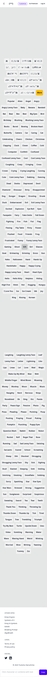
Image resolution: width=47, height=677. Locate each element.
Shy (26, 462)
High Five (6, 285)
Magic (41, 367)
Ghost (17, 247)
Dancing (41, 177)
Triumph (38, 519)
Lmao (12, 367)
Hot (23, 285)
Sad (15, 443)
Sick (33, 462)
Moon (24, 386)
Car (26, 133)
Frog (37, 234)
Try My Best (8, 526)
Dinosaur (18, 190)
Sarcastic (8, 450)
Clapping (7, 145)
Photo (36, 405)
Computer (12, 152)
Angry (36, 101)
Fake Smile (27, 215)
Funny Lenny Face (34, 240)
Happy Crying (34, 266)
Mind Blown (26, 380)
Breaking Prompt (11, 630)
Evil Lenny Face (38, 202)
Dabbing (30, 177)
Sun (4, 494)
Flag (39, 221)
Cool (26, 158)
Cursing (41, 171)
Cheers (19, 139)
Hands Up (37, 259)
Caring (34, 133)
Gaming (7, 247)
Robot (41, 431)
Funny (20, 240)
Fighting (10, 221)
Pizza (4, 412)
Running (6, 443)
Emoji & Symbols (11, 623)
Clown (25, 145)
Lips (5, 367)
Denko (17, 183)
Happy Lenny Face (13, 272)
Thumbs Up (24, 513)
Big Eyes (33, 114)
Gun (43, 253)
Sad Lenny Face (26, 443)
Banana (31, 107)
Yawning (37, 545)
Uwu (42, 526)
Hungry (42, 285)
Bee (18, 114)
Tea (26, 500)
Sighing (41, 462)
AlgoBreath (9, 633)
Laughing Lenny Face (26, 355)
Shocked (25, 456)
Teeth (40, 500)
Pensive (26, 405)
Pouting (9, 418)
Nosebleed (9, 399)
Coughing (10, 164)
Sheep (8, 456)
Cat (41, 133)
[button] (4, 3)
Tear (33, 500)
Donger (12, 196)
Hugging (31, 285)
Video (8, 532)
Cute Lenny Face (16, 177)
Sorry (8, 481)
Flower (38, 228)
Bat (4, 114)
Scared (18, 450)
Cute (4, 177)
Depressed (28, 183)
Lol (19, 367)
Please (23, 412)
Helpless (29, 278)
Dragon (22, 196)
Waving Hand (18, 538)
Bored (15, 126)
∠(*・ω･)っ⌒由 (32, 86)
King (14, 297)
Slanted (13, 469)
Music (42, 386)
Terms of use (9, 644)
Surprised (27, 494)
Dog (3, 196)
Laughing (9, 355)
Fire (18, 221)
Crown (5, 171)
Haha (7, 259)
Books (6, 126)
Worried (9, 545)
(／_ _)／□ (10, 67)
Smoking (18, 475)
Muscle (33, 386)
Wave (6, 538)
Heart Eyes (37, 272)
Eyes (39, 209)
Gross (35, 253)
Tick (34, 513)
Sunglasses (14, 494)
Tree (17, 519)
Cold (42, 145)
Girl (31, 247)
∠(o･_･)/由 (9, 80)
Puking (38, 418)
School (27, 450)
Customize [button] (22, 4)
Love (26, 367)
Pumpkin (11, 424)
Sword (18, 500)
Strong (28, 488)
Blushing (18, 120)
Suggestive (39, 488)
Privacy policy (10, 647)
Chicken (28, 139)
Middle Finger (11, 380)
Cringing (29, 164)
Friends (28, 234)
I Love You (8, 291)
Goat (4, 253)
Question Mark (9, 431)
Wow (18, 545)
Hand (27, 259)
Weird (29, 538)
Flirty (29, 228)
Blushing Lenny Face (34, 120)
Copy (43, 672)
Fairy (17, 215)
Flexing (9, 228)
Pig (43, 405)
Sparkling (18, 481)
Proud (29, 418)
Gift (24, 247)
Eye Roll (30, 209)
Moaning (38, 380)
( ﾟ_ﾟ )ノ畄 (35, 73)
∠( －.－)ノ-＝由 (27, 92)
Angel (28, 101)
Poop (42, 412)
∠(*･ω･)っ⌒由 (35, 80)
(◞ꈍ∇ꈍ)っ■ (36, 67)
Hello (7, 278)
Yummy (20, 551)
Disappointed (39, 190)
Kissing (22, 297)
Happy (22, 266)
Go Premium (33, 4)
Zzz (28, 551)
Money (5, 386)
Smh (33, 469)
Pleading (13, 412)
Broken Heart (37, 126)
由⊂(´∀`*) (24, 73)
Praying (19, 418)
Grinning (26, 253)
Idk (35, 291)
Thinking (22, 507)
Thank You (10, 507)
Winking (39, 538)
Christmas (40, 139)
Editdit (7, 626)
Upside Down (31, 526)
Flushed (11, 234)
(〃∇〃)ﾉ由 (26, 61)
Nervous (29, 393)
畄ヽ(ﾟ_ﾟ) (38, 61)
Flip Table (20, 228)
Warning (29, 532)
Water (38, 532)
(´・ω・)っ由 (24, 67)
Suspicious (39, 494)
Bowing (24, 126)
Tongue (8, 519)
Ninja (38, 393)
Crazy (19, 164)
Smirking (6, 475)
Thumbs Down (9, 513)
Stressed (18, 488)
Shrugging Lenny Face (12, 462)
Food (20, 234)
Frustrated (9, 240)
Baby (23, 107)
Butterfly (8, 133)
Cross (39, 164)
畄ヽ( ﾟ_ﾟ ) (21, 80)
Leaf (40, 355)
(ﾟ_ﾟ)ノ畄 (15, 61)
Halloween (17, 259)
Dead (9, 183)
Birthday (7, 120)
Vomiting (18, 532)
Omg (25, 399)
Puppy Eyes (35, 424)
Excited (9, 209)
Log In (43, 4)
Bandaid (41, 107)
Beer (25, 114)
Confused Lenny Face (11, 158)
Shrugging (36, 456)
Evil (26, 202)
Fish (25, 221)
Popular (11, 101)
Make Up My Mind (16, 374)
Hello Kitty (17, 278)
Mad (33, 367)
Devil (38, 183)
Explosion (19, 209)
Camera (18, 133)
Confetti (23, 152)
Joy (41, 291)
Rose (38, 437)
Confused (35, 152)
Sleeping (24, 469)
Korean (32, 297)
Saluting (40, 443)
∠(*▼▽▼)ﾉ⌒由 (15, 86)
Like (40, 361)
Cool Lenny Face (38, 158)
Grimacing (14, 253)
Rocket (10, 437)
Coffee (34, 145)
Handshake (11, 266)
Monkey (15, 386)
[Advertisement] (23, 32)
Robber (32, 431)
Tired (41, 513)
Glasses (39, 247)
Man (30, 374)
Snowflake (29, 475)
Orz (32, 399)
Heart (26, 272)
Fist (32, 221)
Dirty (27, 190)
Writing (27, 545)
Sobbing (41, 475)
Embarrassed (16, 202)
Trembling (26, 519)
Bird (42, 114)
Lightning (31, 361)
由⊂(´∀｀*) (12, 73)
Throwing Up (35, 507)
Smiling (41, 469)
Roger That (28, 437)
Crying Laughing (27, 171)
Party (4, 405)
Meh (37, 374)
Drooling (32, 196)
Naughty (10, 393)
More (39, 92)
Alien (20, 101)
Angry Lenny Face (9, 107)
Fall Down (39, 215)
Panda (39, 399)
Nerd (19, 393)
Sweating (8, 500)
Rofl (18, 437)
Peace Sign (15, 405)
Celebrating (7, 139)
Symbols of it (9, 620)
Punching (22, 424)
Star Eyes (37, 481)
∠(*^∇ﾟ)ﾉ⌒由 (11, 92)
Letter (20, 361)
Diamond (6, 190)
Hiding (39, 278)
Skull (4, 469)
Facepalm (7, 215)
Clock (16, 145)
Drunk (42, 196)
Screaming (38, 450)
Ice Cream (26, 291)
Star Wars (7, 488)
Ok (18, 399)
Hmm (15, 285)
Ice (17, 291)
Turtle (19, 526)
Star (28, 481)
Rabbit (23, 431)
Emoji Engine (10, 617)
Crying (14, 171)
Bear (11, 114)
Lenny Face (10, 361)
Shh (16, 456)
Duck (4, 202)
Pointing (33, 412)
